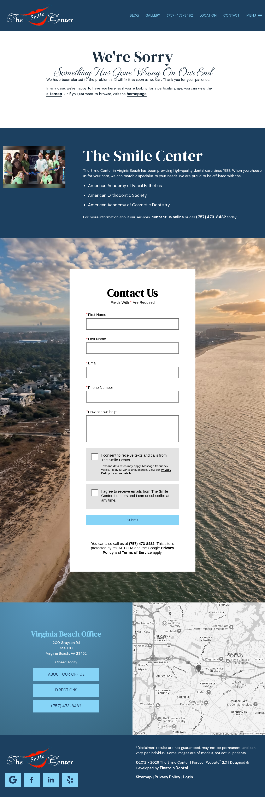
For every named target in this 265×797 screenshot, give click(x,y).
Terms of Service (137, 552)
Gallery (153, 15)
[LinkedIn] (51, 780)
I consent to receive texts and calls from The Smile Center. (136, 464)
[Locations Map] (198, 668)
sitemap (54, 93)
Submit (132, 520)
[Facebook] (32, 780)
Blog (134, 15)
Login (188, 777)
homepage (137, 93)
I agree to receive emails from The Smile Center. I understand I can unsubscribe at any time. (135, 495)
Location (208, 15)
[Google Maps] (13, 780)
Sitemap (144, 777)
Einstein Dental (174, 768)
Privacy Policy (167, 777)
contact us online (168, 217)
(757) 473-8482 (211, 217)
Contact (231, 15)
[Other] (70, 780)
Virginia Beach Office (66, 634)
